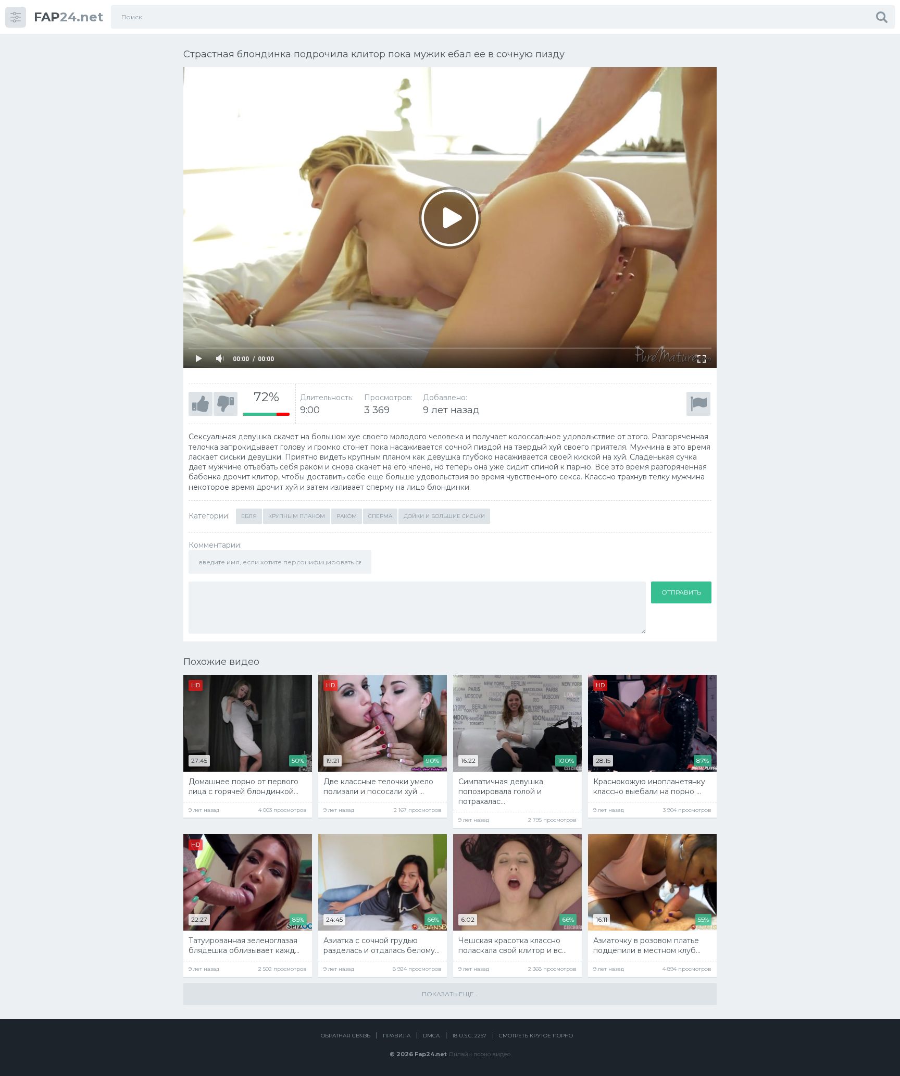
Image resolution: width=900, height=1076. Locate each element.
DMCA (431, 1035)
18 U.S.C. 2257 (469, 1035)
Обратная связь (345, 1035)
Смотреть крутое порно (536, 1035)
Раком (346, 516)
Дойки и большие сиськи (444, 516)
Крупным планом (296, 516)
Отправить (681, 592)
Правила (396, 1035)
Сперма (380, 516)
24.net (68, 17)
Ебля (249, 516)
